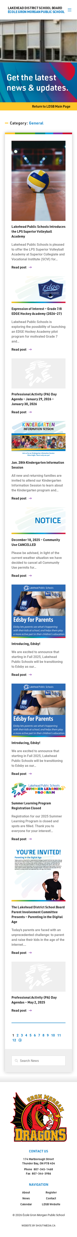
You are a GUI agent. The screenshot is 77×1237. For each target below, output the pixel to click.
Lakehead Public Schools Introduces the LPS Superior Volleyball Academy (38, 231)
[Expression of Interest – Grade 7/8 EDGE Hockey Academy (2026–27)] (38, 289)
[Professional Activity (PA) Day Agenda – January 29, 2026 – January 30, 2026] (38, 373)
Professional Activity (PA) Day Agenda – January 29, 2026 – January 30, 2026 (34, 399)
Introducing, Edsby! (25, 643)
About (26, 1192)
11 (59, 1035)
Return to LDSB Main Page (51, 106)
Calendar (26, 1204)
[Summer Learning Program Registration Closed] (38, 790)
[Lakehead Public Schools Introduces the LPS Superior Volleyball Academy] (38, 181)
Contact (51, 1198)
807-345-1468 (43, 1169)
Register (51, 1192)
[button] (69, 10)
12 (14, 1040)
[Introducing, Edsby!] (38, 611)
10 (53, 1035)
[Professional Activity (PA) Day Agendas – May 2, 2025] (38, 977)
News (26, 1198)
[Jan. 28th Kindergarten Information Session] (38, 439)
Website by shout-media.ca (38, 1225)
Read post (19, 267)
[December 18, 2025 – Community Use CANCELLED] (38, 520)
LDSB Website (51, 1204)
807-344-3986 (41, 1173)
